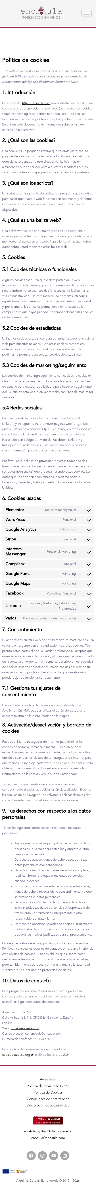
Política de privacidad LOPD (48, 1086)
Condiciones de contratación (48, 1099)
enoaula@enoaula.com (48, 1138)
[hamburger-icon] (86, 13)
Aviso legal (48, 1079)
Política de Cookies (48, 1092)
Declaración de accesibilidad (48, 1105)
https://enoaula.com (36, 103)
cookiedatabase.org (16, 1054)
